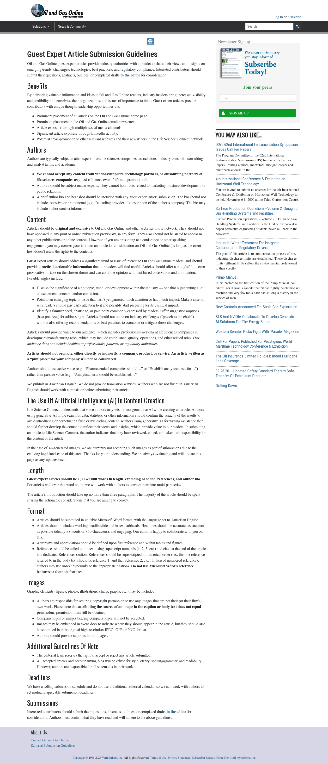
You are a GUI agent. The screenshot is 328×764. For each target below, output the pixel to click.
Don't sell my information (239, 758)
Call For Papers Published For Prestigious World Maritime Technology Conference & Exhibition (254, 344)
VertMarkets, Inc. (112, 758)
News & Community (72, 26)
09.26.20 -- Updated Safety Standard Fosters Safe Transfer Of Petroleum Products (255, 373)
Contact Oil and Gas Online (50, 740)
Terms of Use (158, 758)
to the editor (176, 711)
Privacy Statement (179, 758)
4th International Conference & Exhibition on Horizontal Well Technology (250, 181)
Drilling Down (226, 385)
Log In (278, 16)
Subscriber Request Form (207, 758)
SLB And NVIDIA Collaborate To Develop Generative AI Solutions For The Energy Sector (256, 319)
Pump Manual (226, 277)
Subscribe (294, 16)
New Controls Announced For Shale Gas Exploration (256, 306)
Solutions (39, 26)
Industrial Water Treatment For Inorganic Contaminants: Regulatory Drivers (247, 245)
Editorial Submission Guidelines (53, 745)
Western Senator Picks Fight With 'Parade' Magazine (257, 331)
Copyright (79, 758)
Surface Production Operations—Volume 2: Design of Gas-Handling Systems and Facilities (257, 211)
